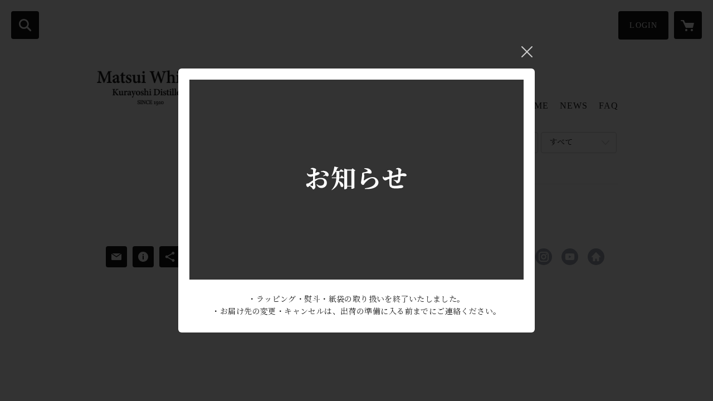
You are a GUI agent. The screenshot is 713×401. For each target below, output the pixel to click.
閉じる (527, 51)
